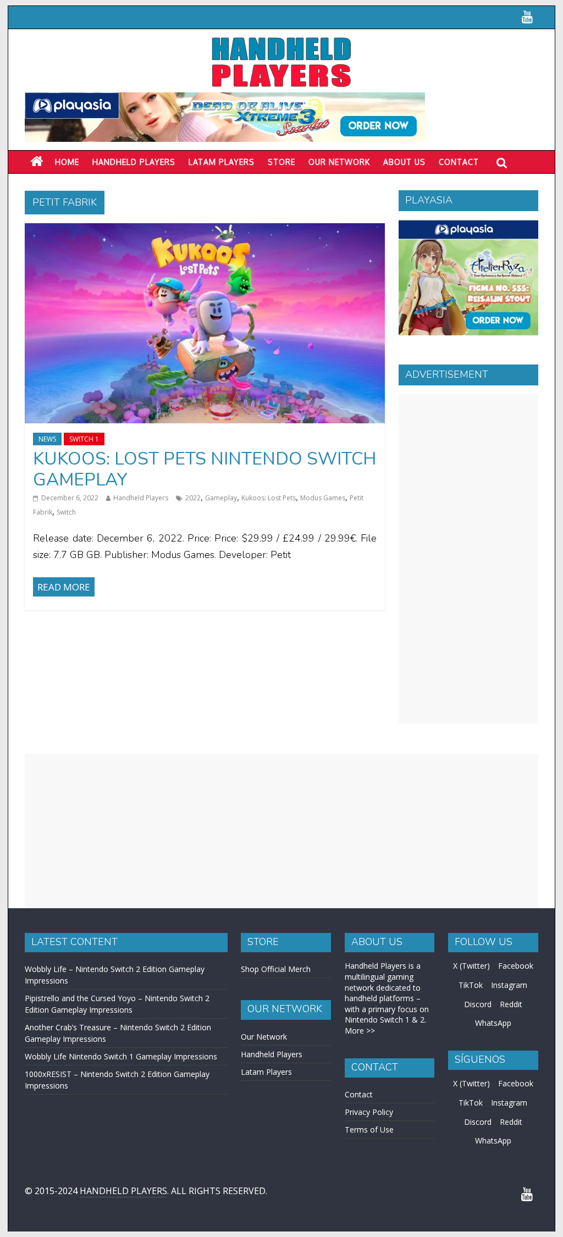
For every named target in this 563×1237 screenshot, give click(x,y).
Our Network (339, 162)
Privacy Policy (369, 1112)
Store (281, 162)
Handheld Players (133, 162)
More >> (360, 1030)
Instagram (509, 985)
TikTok (471, 985)
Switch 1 (84, 439)
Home (67, 162)
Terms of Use (369, 1129)
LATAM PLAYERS (222, 162)
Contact (459, 162)
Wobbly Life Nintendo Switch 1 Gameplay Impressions (121, 1056)
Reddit (511, 1004)
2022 (193, 497)
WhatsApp (493, 1023)
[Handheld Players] (36, 162)
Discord (478, 1004)
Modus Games (322, 497)
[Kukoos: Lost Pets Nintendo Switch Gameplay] (205, 230)
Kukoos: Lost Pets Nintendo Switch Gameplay (204, 469)
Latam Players (266, 1072)
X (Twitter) (471, 965)
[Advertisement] (468, 559)
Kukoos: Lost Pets (268, 497)
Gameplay (221, 497)
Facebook (515, 965)
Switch (66, 512)
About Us (404, 162)
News (47, 439)
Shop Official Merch (276, 969)
